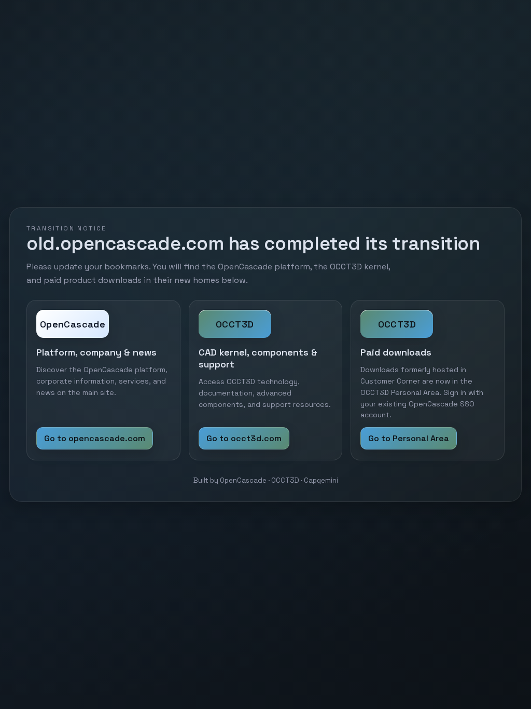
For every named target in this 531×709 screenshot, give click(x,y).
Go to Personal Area (408, 438)
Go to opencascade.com (94, 438)
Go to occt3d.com (244, 438)
